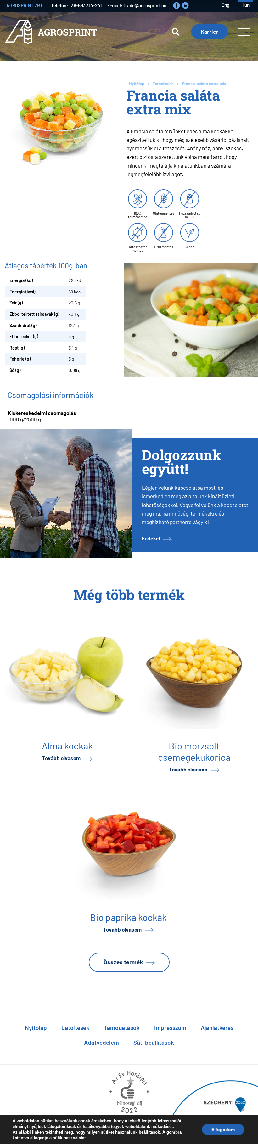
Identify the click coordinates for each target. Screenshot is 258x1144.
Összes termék (123, 962)
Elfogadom (223, 1129)
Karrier (209, 31)
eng (225, 5)
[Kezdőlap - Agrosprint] (52, 36)
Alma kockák (67, 745)
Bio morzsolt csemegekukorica (194, 751)
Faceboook (176, 5)
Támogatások (122, 1027)
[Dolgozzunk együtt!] (66, 493)
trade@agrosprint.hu (144, 5)
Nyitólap (136, 83)
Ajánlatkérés (217, 1027)
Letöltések (75, 1027)
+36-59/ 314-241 (85, 5)
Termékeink (163, 83)
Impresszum (170, 1027)
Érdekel (151, 538)
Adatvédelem (101, 1042)
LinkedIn (185, 5)
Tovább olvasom (61, 757)
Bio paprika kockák (128, 916)
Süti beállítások (153, 1042)
